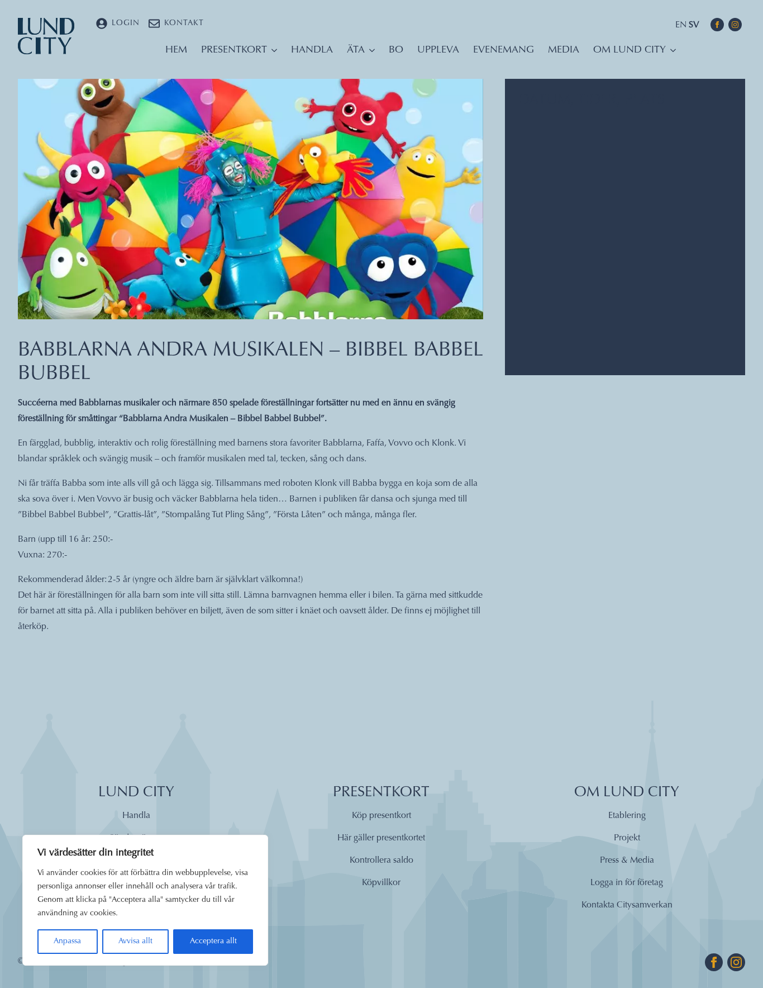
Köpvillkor (381, 882)
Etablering (627, 815)
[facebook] (717, 24)
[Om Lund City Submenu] (671, 53)
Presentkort (234, 50)
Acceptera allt (213, 942)
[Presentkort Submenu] (272, 53)
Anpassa (67, 942)
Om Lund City (629, 50)
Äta (356, 50)
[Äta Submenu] (370, 53)
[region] (145, 900)
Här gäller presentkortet (381, 838)
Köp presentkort (381, 815)
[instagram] (735, 24)
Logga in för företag (626, 882)
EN (680, 25)
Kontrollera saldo (381, 860)
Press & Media (627, 860)
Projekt (627, 838)
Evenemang (503, 50)
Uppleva (438, 50)
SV (694, 25)
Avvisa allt (135, 942)
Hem (176, 50)
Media (563, 50)
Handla (312, 50)
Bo (396, 50)
